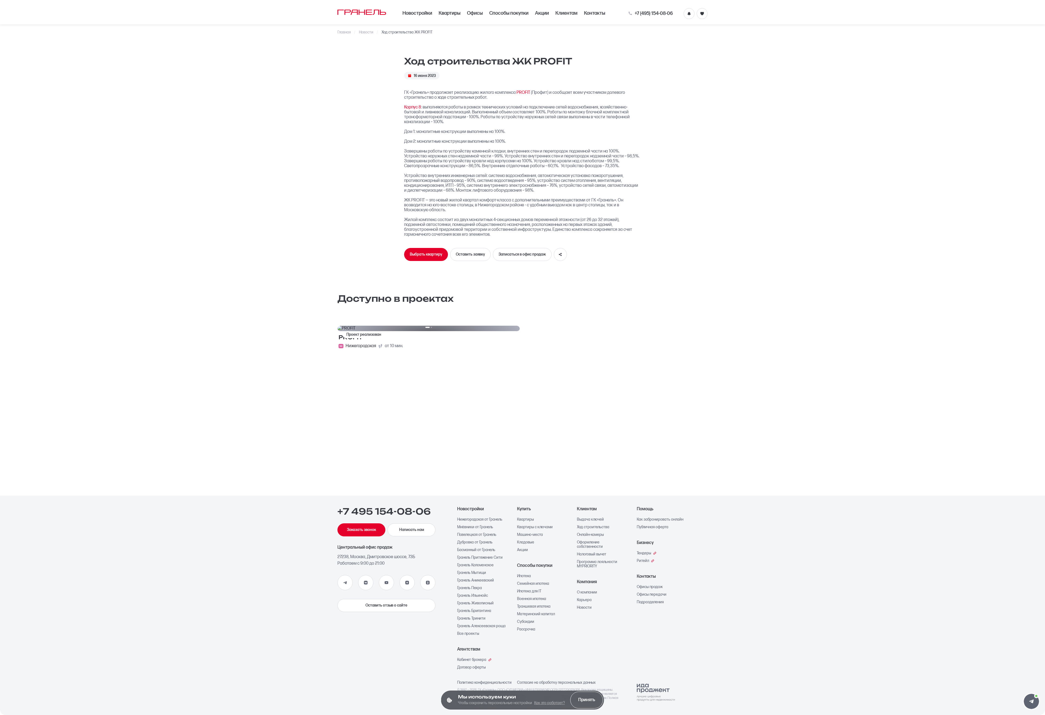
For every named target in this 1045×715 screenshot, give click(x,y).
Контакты (594, 13)
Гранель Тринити (471, 618)
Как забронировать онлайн (660, 519)
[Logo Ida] (656, 692)
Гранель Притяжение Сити (480, 557)
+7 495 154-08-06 (384, 511)
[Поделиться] (560, 254)
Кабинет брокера (471, 660)
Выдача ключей (590, 519)
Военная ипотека (531, 599)
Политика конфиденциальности (484, 682)
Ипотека (524, 576)
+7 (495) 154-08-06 (654, 13)
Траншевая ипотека (534, 606)
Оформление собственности (590, 544)
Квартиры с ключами (535, 527)
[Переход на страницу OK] (427, 582)
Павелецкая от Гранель (476, 535)
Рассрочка (526, 629)
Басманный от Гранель (476, 550)
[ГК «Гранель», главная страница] (361, 12)
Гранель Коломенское (475, 565)
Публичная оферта (652, 527)
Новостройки (417, 13)
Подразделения (650, 602)
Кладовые (525, 542)
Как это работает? (549, 703)
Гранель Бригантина (474, 611)
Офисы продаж (650, 587)
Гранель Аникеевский (475, 580)
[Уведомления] (689, 13)
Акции (542, 13)
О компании (587, 592)
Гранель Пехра (469, 588)
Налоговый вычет (591, 554)
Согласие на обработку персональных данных (556, 682)
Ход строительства (593, 527)
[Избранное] (702, 13)
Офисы (475, 13)
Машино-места (530, 535)
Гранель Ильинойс (472, 595)
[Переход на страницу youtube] (386, 582)
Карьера (584, 600)
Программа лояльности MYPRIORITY (597, 564)
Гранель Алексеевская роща (481, 626)
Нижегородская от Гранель (479, 519)
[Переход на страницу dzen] (407, 582)
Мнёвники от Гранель (475, 527)
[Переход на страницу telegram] (345, 582)
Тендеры (644, 553)
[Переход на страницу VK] (365, 582)
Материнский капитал (536, 614)
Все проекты (468, 634)
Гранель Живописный (475, 603)
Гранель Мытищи (471, 573)
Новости (366, 32)
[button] (1031, 701)
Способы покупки (508, 13)
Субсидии (525, 622)
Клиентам (566, 13)
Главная (344, 32)
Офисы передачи (651, 594)
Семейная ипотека (533, 584)
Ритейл (643, 561)
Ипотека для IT (529, 591)
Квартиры (449, 13)
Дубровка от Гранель (475, 542)
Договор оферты (471, 667)
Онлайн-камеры (590, 535)
